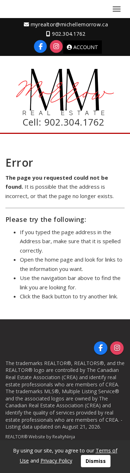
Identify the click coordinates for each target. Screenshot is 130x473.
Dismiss (96, 460)
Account (85, 47)
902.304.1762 (73, 122)
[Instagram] (56, 46)
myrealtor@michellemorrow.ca (68, 24)
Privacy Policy (56, 460)
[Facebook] (41, 46)
